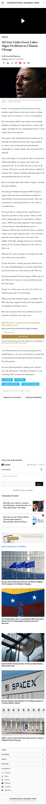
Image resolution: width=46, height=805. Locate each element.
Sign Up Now (13, 538)
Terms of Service (9, 343)
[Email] (24, 63)
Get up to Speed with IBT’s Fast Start (31, 535)
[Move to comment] (28, 63)
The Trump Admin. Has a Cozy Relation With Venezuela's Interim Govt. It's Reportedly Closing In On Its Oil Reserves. (23, 621)
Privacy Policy (22, 343)
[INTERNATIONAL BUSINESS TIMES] (23, 3)
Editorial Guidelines (34, 397)
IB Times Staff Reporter (12, 56)
